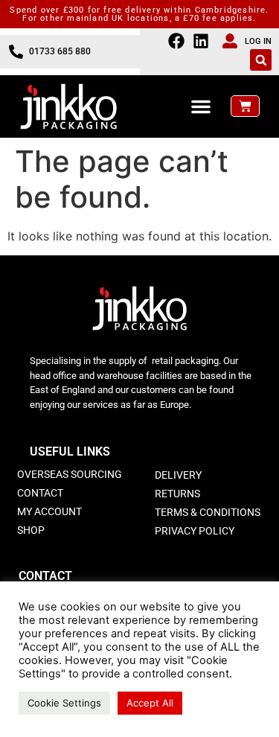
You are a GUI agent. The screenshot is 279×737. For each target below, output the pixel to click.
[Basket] (245, 106)
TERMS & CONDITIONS (207, 512)
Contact (40, 493)
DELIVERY (178, 475)
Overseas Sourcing (69, 474)
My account (49, 511)
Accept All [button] (149, 703)
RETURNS (177, 494)
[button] (261, 60)
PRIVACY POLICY (194, 531)
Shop (31, 530)
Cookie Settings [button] (64, 703)
